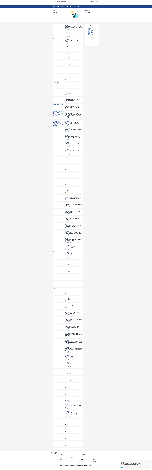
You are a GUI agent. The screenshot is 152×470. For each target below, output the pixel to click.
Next (70, 448)
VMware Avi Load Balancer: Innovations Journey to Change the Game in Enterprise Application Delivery (73, 254)
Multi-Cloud (66, 404)
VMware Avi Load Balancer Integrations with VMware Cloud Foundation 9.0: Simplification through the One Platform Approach (72, 160)
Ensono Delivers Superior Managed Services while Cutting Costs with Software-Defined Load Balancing (73, 182)
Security (66, 397)
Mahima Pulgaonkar (69, 358)
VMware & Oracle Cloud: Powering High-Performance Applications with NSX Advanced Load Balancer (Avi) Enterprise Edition (73, 413)
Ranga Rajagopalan (69, 206)
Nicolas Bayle (68, 407)
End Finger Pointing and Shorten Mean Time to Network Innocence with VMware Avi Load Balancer (73, 151)
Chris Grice (68, 108)
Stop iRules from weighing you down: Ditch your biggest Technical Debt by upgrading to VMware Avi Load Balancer (73, 334)
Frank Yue (68, 400)
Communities (97, 1)
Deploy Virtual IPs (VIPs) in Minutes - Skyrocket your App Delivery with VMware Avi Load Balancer (73, 190)
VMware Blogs (92, 1)
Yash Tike (68, 227)
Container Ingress (67, 245)
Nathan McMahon (69, 145)
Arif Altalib (68, 42)
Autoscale (89, 29)
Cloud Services (67, 347)
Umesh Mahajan (68, 101)
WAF (65, 224)
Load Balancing (67, 25)
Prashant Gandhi (68, 28)
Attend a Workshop (72, 19)
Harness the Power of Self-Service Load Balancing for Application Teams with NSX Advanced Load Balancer (73, 349)
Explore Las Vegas (67, 32)
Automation (66, 369)
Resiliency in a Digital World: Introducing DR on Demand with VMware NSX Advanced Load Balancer (73, 421)
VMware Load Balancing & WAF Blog (64, 1)
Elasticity (89, 33)
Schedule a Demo (87, 12)
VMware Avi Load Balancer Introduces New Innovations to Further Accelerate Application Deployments (73, 291)
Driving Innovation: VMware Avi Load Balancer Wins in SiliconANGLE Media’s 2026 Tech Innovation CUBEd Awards (73, 92)
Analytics (89, 27)
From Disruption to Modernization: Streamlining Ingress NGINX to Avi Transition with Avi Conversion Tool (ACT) (73, 77)
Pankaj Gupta (68, 351)
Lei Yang (68, 35)
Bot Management (90, 30)
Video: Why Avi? (56, 12)
